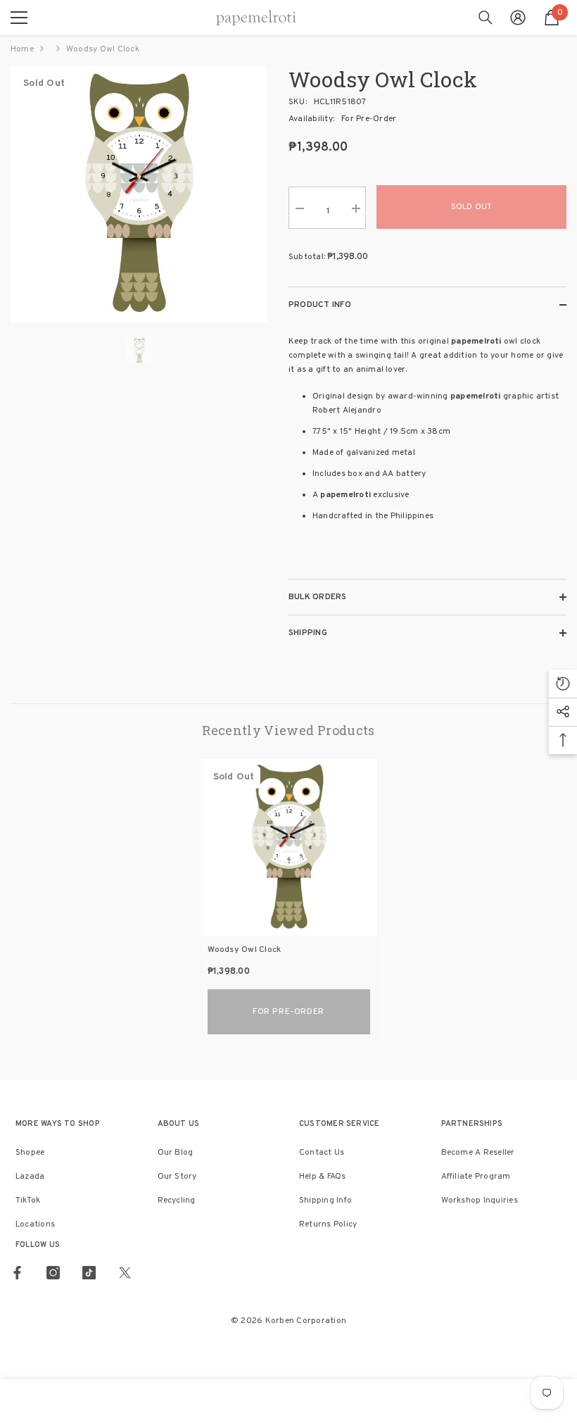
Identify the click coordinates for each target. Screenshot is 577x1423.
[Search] (485, 17)
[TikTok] (89, 1273)
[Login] (518, 17)
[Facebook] (17, 1273)
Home (22, 49)
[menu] (19, 17)
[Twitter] (125, 1273)
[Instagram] (53, 1273)
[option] (139, 193)
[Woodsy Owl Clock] (289, 847)
